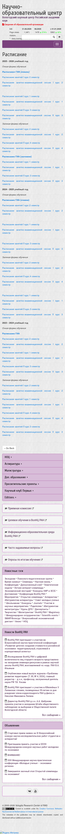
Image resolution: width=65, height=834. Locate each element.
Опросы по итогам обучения (24, 559)
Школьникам (12, 603)
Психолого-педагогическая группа (34, 578)
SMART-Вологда (12, 618)
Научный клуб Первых (18, 490)
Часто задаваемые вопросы (24, 547)
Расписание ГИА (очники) (15, 199)
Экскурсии (10, 578)
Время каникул (12, 581)
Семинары (27, 581)
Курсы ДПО (27, 609)
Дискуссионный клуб (31, 584)
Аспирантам (51, 597)
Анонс (18, 621)
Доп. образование (15, 477)
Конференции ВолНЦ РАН (32, 593)
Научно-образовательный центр (32, 9)
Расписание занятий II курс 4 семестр (21, 142)
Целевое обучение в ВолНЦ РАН (26, 520)
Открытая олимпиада (32, 597)
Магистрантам (25, 612)
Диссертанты (41, 609)
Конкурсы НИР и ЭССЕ (44, 590)
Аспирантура (13, 464)
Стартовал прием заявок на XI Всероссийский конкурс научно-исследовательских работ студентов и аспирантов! (32, 736)
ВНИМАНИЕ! (14, 755)
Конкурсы (26, 603)
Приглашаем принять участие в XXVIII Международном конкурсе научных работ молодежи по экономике (31, 747)
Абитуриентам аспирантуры (19, 600)
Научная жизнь (42, 581)
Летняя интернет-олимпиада (28, 587)
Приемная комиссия (19, 508)
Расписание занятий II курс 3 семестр (21, 109)
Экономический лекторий (18, 590)
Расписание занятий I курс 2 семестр (20, 77)
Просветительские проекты (21, 484)
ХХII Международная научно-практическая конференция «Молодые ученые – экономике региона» (28, 763)
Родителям (36, 606)
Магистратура (13, 470)
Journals (38, 603)
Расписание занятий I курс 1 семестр (20, 96)
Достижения (11, 593)
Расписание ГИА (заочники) (17, 156)
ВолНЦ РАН (41, 612)
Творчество (10, 612)
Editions (10, 497)
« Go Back (9, 448)
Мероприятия (11, 597)
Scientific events (50, 615)
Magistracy (54, 612)
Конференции (11, 584)
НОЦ (7, 457)
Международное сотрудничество (23, 615)
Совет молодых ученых (47, 600)
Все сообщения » (51, 715)
